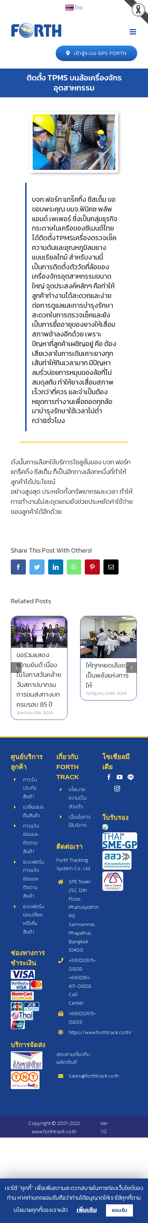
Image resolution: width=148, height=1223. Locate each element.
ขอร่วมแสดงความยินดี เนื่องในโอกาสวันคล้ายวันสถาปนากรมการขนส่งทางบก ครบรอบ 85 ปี (39, 679)
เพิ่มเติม (87, 1209)
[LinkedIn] (55, 567)
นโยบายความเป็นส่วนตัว (78, 798)
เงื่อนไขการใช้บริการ (80, 821)
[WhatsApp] (74, 567)
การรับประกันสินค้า (30, 788)
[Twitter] (37, 567)
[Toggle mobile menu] (133, 32)
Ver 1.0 (104, 1127)
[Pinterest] (92, 567)
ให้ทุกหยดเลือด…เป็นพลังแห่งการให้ (107, 675)
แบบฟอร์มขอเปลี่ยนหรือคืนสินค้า (33, 919)
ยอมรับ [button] (119, 1210)
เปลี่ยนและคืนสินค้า (34, 811)
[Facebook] (18, 567)
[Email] (111, 567)
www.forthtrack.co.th (54, 1131)
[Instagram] (117, 788)
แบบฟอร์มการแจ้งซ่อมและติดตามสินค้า (33, 879)
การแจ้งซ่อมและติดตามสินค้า (31, 838)
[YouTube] (119, 777)
